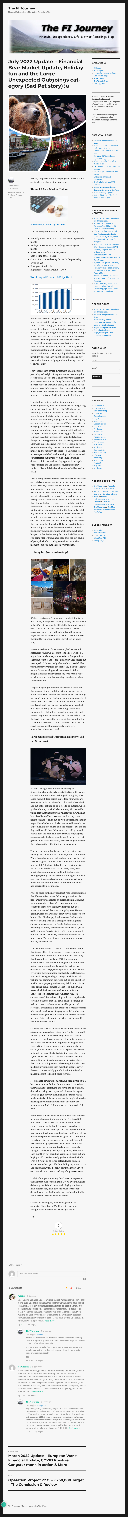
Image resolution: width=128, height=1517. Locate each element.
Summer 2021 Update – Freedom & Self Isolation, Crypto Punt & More (107, 257)
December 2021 (100, 424)
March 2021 (98, 432)
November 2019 (100, 453)
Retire (96, 491)
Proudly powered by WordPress (34, 1506)
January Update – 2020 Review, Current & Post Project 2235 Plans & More (106, 270)
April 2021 (98, 429)
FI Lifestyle (98, 71)
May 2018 (97, 466)
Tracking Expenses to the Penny (107, 190)
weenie (21, 1296)
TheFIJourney (13, 185)
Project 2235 (99, 78)
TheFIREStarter (100, 533)
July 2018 (97, 463)
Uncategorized (100, 84)
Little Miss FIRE (100, 538)
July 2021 (97, 426)
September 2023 (100, 411)
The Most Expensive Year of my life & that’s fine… (104, 509)
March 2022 (99, 421)
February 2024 (99, 408)
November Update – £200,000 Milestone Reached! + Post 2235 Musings (106, 278)
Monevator (98, 530)
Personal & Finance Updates (105, 73)
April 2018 (98, 468)
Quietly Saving (99, 535)
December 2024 (100, 406)
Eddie (96, 497)
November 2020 (100, 437)
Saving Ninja (99, 541)
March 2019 (98, 460)
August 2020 (99, 442)
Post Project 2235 (101, 76)
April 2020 (98, 447)
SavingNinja (24, 1367)
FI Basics (97, 68)
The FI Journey (21, 8)
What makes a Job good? (103, 193)
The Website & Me (101, 81)
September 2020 (100, 440)
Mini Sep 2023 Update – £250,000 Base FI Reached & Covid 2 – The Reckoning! (105, 226)
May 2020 (98, 445)
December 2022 (100, 416)
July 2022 (97, 419)
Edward (97, 502)
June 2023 (98, 413)
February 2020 (99, 450)
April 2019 (98, 458)
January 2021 (99, 434)
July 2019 (97, 455)
